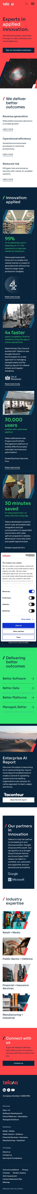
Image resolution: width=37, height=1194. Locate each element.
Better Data (11, 688)
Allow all (18, 625)
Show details (26, 619)
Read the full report (18, 800)
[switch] (32, 598)
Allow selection (18, 631)
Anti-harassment (10, 1176)
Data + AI (6, 1110)
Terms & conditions (11, 1170)
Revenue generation (15, 116)
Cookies (6, 1173)
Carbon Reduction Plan (12, 1179)
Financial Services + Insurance (15, 1137)
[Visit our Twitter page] (8, 1089)
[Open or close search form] (26, 4)
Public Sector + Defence (18, 958)
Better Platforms (15, 697)
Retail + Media (11, 932)
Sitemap (6, 1182)
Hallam (20, 1189)
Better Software (14, 678)
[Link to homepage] (8, 4)
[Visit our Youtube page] (13, 1089)
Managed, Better (15, 707)
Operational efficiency (17, 138)
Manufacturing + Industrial (13, 1016)
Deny (18, 637)
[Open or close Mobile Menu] (32, 4)
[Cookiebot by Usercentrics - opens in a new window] (26, 555)
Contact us (18, 1063)
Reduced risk (11, 163)
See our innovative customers (18, 50)
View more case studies (18, 642)
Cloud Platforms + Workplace (15, 1116)
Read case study (12, 297)
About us (6, 1152)
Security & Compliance (12, 1158)
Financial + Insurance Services (16, 987)
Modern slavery (19, 1173)
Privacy (25, 1170)
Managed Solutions (11, 1120)
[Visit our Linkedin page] (4, 1089)
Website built (8, 1189)
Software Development (12, 1113)
